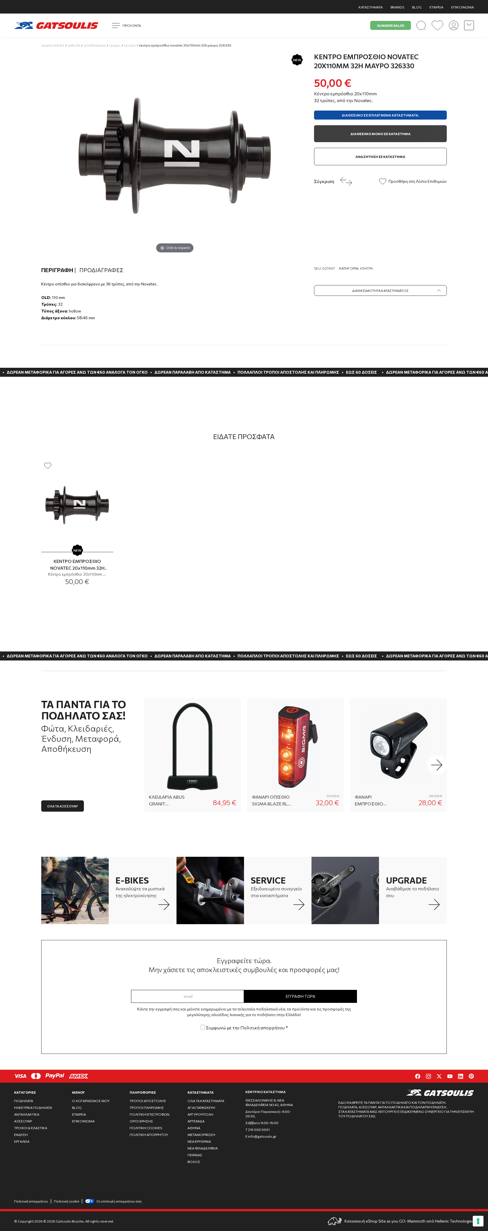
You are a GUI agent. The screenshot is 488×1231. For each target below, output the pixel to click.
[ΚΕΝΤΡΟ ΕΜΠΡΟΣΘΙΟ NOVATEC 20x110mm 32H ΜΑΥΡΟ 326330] (77, 505)
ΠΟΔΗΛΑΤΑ (23, 1101)
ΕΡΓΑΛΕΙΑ (21, 1141)
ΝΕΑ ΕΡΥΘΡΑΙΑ (199, 1141)
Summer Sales (390, 25)
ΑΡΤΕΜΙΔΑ (196, 1121)
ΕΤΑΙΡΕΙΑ (436, 7)
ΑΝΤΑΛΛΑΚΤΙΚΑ (26, 1114)
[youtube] (449, 1076)
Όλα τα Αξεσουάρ (62, 806)
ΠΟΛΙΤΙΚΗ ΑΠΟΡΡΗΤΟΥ (149, 1135)
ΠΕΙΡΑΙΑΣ (195, 1155)
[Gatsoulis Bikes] (56, 25)
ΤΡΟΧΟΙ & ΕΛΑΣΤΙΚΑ (30, 1128)
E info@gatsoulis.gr (260, 1136)
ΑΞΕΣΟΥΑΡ (23, 1121)
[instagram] (428, 1076)
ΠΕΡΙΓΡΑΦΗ (58, 270)
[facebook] (417, 1076)
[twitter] (439, 1076)
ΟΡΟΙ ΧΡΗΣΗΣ (141, 1121)
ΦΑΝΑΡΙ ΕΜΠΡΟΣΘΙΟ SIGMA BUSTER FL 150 (374, 800)
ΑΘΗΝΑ (194, 1128)
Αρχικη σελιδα (52, 45)
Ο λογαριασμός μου (91, 1101)
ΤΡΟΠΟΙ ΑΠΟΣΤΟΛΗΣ (148, 1101)
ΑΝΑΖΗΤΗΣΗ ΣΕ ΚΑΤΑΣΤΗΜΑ (380, 156)
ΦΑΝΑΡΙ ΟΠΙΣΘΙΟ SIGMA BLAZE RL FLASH (271, 800)
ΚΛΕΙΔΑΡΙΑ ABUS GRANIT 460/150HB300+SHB (169, 800)
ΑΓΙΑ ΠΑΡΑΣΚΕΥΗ (201, 1107)
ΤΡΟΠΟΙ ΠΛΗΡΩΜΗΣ (147, 1107)
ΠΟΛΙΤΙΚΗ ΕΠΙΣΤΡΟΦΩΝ (149, 1114)
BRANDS (397, 7)
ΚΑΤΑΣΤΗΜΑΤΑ (371, 7)
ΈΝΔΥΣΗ (21, 1135)
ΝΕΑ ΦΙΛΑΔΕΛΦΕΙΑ (203, 1148)
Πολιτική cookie (66, 1201)
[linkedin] (460, 1076)
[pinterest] (471, 1076)
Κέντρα (366, 268)
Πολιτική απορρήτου (31, 1201)
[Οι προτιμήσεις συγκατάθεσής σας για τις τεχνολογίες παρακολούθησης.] (478, 1221)
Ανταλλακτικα (95, 45)
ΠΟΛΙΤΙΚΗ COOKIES (146, 1128)
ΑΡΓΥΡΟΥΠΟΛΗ (200, 1114)
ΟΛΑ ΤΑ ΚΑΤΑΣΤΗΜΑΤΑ (206, 1101)
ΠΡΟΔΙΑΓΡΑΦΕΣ (101, 270)
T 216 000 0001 (257, 1129)
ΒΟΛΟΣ (194, 1162)
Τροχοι (115, 45)
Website (74, 45)
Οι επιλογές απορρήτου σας (119, 1201)
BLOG (417, 7)
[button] (437, 765)
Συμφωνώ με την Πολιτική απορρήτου (246, 1027)
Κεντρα (130, 45)
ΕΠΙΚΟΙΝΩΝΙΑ (462, 7)
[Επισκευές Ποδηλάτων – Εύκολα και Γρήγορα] (210, 890)
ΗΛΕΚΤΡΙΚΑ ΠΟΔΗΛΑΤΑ (33, 1107)
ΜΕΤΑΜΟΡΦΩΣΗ (201, 1135)
